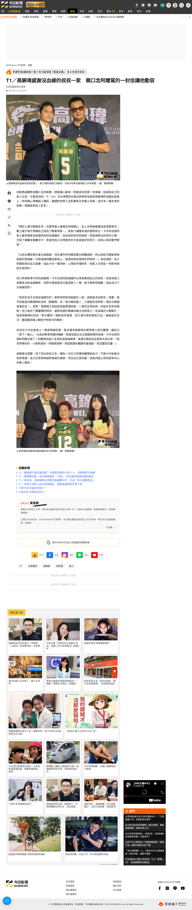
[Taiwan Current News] (162, 5)
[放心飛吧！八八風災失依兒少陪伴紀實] (35, 4)
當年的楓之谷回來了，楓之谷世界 (24, 682)
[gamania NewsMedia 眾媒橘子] (172, 904)
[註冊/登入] (188, 5)
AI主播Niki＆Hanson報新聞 (110, 16)
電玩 (109, 11)
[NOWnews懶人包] (168, 5)
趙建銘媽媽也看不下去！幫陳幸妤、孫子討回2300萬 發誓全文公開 (35, 732)
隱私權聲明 (71, 890)
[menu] (3, 11)
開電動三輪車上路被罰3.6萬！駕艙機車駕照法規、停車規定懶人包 (62, 769)
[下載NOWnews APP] (175, 5)
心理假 (86, 16)
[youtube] (155, 5)
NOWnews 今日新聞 (15, 65)
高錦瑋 (46, 565)
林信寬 (59, 565)
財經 (91, 11)
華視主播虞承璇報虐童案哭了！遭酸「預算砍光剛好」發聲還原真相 (62, 682)
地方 (139, 11)
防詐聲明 (70, 881)
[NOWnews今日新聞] (11, 4)
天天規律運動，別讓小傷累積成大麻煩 (100, 767)
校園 (148, 11)
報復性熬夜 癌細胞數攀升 (96, 643)
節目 (130, 11)
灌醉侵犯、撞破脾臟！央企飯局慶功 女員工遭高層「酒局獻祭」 (101, 805)
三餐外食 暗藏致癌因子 (20, 804)
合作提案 (117, 890)
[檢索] (181, 5)
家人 (71, 565)
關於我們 (117, 886)
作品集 (109, 527)
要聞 (45, 11)
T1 (20, 565)
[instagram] (143, 5)
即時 (36, 11)
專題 (54, 11)
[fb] (137, 5)
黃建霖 (13, 86)
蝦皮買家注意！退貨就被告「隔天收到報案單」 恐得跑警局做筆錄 (100, 682)
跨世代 (48, 16)
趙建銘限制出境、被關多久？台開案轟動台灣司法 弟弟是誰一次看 (62, 805)
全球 (82, 11)
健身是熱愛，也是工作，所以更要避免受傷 (86, 854)
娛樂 (63, 11)
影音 (121, 11)
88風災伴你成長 (31, 16)
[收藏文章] (9, 233)
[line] (149, 5)
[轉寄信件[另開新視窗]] (9, 209)
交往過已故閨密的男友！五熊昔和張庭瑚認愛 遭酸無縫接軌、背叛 (24, 769)
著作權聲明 (71, 894)
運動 (72, 11)
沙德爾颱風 (14, 11)
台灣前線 (72, 16)
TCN (60, 16)
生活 (100, 11)
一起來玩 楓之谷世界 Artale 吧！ (81, 731)
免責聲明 (70, 886)
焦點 (27, 11)
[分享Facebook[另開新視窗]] (9, 193)
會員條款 (117, 881)
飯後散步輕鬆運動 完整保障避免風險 (27, 854)
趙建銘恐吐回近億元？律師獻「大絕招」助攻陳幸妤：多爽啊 (24, 644)
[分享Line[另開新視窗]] (9, 201)
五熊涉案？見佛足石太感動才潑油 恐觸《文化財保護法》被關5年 (62, 646)
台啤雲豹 (32, 565)
